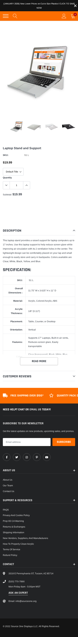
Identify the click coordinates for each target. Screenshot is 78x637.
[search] (15, 16)
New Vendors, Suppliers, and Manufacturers (25, 538)
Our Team (8, 485)
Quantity (7, 177)
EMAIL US (36, 409)
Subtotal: (7, 194)
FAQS (6, 509)
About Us (7, 479)
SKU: (6, 155)
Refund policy (10, 555)
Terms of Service (11, 549)
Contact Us (8, 491)
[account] (64, 16)
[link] (6, 457)
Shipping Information (13, 532)
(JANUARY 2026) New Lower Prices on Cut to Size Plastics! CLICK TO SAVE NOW (39, 5)
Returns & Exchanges (14, 526)
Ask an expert (18, 593)
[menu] (6, 16)
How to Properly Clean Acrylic (18, 544)
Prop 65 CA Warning (13, 521)
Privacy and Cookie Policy (16, 515)
